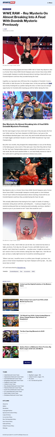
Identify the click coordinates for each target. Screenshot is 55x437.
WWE (9, 9)
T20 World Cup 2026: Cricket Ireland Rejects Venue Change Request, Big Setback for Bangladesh (35, 317)
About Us (5, 404)
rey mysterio (27, 271)
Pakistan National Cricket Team (13, 388)
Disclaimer (5, 408)
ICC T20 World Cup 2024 (35, 380)
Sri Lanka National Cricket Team (13, 391)
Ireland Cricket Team (10, 384)
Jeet (5, 29)
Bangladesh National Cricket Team (13, 380)
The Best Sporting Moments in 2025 (32, 331)
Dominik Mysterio (14, 271)
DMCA (4, 406)
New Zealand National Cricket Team (14, 386)
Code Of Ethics (7, 415)
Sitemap (5, 428)
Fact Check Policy (7, 421)
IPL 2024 (31, 378)
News (4, 9)
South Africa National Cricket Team (14, 389)
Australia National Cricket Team (13, 378)
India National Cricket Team (11, 375)
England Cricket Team (10, 382)
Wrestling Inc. (21, 267)
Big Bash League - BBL (35, 375)
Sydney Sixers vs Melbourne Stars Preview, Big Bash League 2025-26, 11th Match (35, 348)
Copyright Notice (7, 410)
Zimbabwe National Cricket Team (13, 395)
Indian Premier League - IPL (36, 377)
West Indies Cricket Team (11, 393)
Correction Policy (7, 417)
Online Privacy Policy (8, 426)
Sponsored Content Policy (10, 412)
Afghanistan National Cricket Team (13, 377)
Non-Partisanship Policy (9, 419)
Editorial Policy (7, 423)
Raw (21, 271)
